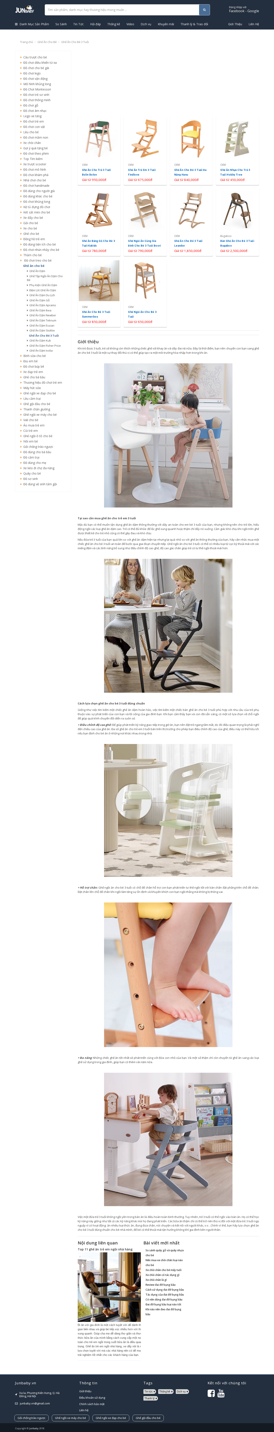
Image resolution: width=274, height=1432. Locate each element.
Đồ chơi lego (31, 73)
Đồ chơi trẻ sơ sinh (35, 95)
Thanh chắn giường (36, 409)
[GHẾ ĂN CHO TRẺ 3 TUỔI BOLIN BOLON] (99, 151)
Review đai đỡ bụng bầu (161, 1285)
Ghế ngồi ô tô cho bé (37, 436)
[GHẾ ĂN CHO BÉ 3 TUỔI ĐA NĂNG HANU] (191, 151)
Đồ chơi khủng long (36, 202)
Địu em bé (30, 361)
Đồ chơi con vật (33, 127)
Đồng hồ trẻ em (33, 239)
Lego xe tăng (32, 116)
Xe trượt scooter (34, 164)
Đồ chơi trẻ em (33, 121)
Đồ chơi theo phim (35, 153)
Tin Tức (78, 24)
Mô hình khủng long (36, 84)
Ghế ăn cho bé (47, 42)
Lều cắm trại (31, 398)
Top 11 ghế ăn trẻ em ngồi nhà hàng (105, 1249)
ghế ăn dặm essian (41, 325)
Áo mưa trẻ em (33, 425)
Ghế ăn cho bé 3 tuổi (75, 42)
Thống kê (113, 24)
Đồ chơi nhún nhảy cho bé (40, 250)
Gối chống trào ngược (37, 447)
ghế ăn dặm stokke (41, 330)
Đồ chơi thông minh (36, 100)
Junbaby (34, 1428)
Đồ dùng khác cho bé (37, 196)
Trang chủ (26, 42)
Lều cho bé (30, 132)
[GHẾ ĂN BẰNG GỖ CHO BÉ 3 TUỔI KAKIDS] (99, 222)
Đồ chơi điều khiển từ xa (39, 63)
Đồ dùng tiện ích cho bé (39, 244)
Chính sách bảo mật (91, 1404)
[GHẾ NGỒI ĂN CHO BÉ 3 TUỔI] (145, 293)
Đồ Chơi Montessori (36, 89)
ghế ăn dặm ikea (39, 310)
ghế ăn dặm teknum (42, 320)
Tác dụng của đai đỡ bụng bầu (165, 1294)
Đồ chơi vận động (35, 79)
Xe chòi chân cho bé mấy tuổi (164, 1270)
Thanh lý (149, 1398)
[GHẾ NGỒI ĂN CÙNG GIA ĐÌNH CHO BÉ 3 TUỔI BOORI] (145, 222)
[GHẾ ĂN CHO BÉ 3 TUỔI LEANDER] (191, 222)
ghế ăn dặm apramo (42, 305)
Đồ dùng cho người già (38, 191)
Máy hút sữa (31, 388)
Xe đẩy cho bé (32, 218)
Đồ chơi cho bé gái (35, 68)
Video (130, 24)
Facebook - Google (244, 9)
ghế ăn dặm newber (42, 315)
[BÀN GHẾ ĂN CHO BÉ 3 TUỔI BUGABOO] (237, 222)
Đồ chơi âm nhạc (34, 111)
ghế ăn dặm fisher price (44, 346)
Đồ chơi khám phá (35, 175)
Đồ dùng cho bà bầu (36, 452)
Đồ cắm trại (30, 457)
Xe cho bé (29, 228)
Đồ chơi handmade (35, 185)
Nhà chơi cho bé (34, 180)
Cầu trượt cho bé (34, 57)
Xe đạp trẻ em (32, 372)
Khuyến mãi (166, 24)
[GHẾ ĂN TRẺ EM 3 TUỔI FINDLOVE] (145, 151)
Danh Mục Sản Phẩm (34, 24)
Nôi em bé (30, 441)
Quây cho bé (31, 473)
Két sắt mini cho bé (36, 212)
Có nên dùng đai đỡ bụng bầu (164, 1299)
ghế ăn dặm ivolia (40, 350)
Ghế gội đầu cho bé (36, 404)
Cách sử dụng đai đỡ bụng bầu (165, 1289)
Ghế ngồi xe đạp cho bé (39, 393)
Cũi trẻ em (30, 431)
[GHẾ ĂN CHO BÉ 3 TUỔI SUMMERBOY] (99, 293)
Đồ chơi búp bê (33, 366)
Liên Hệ (254, 24)
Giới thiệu (85, 1391)
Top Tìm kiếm (32, 159)
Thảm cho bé (32, 255)
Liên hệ (83, 1410)
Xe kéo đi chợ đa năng (38, 468)
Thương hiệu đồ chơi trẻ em (42, 382)
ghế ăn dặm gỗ (39, 300)
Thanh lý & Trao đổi (194, 24)
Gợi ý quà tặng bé (35, 148)
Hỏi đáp (95, 24)
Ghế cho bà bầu (33, 377)
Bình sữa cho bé (34, 356)
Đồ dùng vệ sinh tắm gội (39, 484)
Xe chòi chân (31, 143)
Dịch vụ (146, 24)
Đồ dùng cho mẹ (34, 463)
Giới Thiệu (235, 24)
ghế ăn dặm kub (39, 340)
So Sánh (61, 24)
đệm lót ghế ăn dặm (42, 290)
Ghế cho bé (30, 234)
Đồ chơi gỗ (30, 105)
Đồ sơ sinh (30, 479)
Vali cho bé (30, 420)
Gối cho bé (30, 223)
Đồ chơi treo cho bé (37, 260)
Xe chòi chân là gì (156, 1280)
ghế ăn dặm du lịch (41, 295)
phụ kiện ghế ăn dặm (42, 285)
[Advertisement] (43, 560)
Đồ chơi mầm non (35, 137)
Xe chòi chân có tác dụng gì (162, 1275)
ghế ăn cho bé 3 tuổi (43, 335)
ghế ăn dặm (36, 271)
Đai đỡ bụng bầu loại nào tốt (163, 1304)
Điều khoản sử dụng (92, 1397)
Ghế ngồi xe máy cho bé (39, 415)
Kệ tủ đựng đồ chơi (36, 207)
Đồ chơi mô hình (34, 169)
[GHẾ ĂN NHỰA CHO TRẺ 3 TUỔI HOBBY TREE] (237, 151)
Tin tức (148, 1391)
